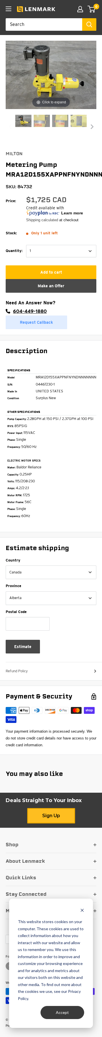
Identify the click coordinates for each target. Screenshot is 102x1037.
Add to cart (51, 272)
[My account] (80, 9)
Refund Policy (17, 671)
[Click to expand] (51, 74)
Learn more (72, 213)
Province (13, 586)
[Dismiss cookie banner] (82, 911)
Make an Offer (51, 286)
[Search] (89, 24)
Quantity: (14, 251)
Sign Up (51, 815)
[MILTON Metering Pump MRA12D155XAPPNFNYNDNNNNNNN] (23, 121)
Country (13, 560)
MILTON (14, 154)
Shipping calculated (42, 220)
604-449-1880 (30, 311)
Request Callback (36, 322)
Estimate (22, 646)
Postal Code (16, 612)
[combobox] (44, 24)
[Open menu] (8, 9)
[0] (91, 9)
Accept (62, 1012)
